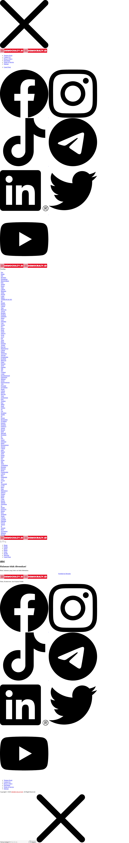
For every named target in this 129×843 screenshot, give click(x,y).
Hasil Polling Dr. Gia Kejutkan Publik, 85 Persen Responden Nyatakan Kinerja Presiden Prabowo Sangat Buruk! (4, 418)
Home (5, 545)
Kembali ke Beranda (64, 573)
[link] (24, 117)
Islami (5, 548)
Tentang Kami (8, 55)
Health (6, 553)
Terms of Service (9, 62)
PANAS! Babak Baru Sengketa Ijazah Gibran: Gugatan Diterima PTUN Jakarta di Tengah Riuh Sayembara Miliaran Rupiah (4, 522)
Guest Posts (7, 67)
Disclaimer (7, 60)
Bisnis (5, 550)
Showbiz (6, 555)
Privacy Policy (8, 59)
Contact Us (7, 57)
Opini (5, 552)
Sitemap (6, 64)
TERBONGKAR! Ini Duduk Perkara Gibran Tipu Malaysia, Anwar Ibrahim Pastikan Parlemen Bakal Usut (6, 310)
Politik (6, 547)
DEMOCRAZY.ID (17, 792)
